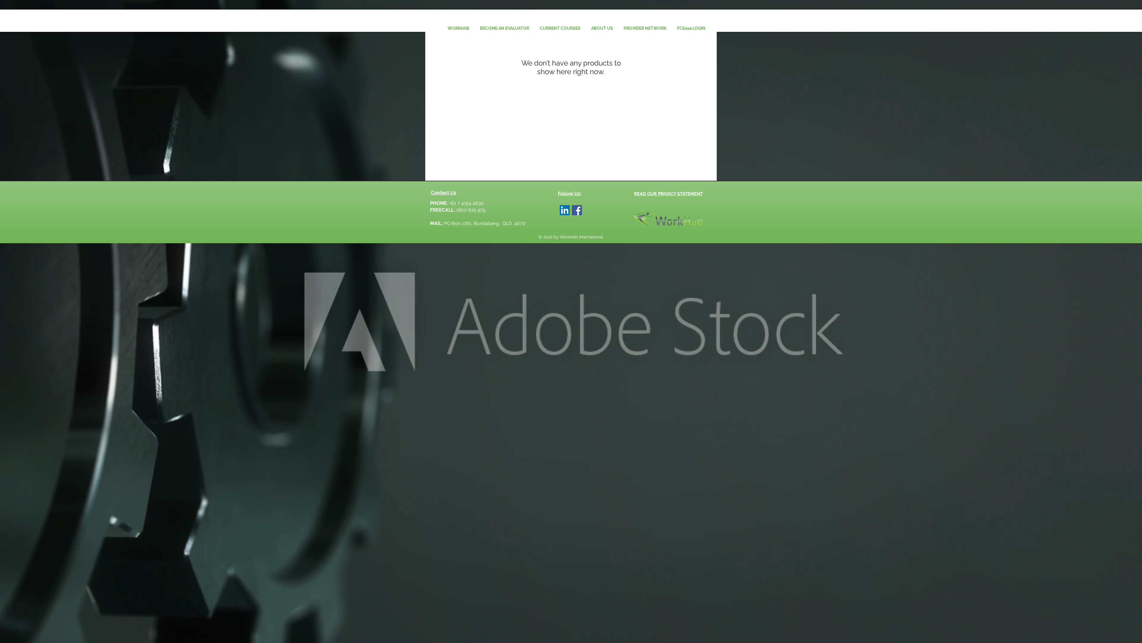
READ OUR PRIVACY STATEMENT (668, 193)
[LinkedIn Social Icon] (565, 210)
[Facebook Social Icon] (577, 210)
